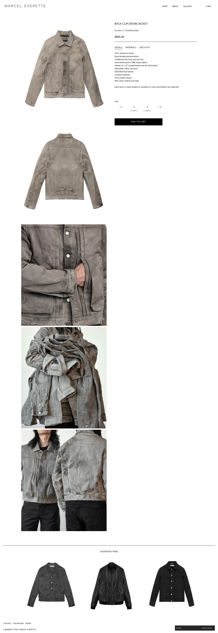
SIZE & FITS (144, 47)
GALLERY (187, 6)
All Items (167, 15)
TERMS (28, 623)
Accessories (169, 39)
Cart (208, 6)
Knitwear (167, 27)
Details (118, 47)
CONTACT (7, 623)
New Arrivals (169, 11)
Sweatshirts (169, 23)
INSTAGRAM (18, 623)
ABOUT (175, 6)
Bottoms (167, 35)
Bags (165, 43)
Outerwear (168, 19)
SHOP (164, 6)
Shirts (166, 31)
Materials (131, 47)
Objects (167, 47)
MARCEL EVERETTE (27, 629)
